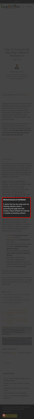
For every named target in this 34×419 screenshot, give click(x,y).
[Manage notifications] (3, 415)
